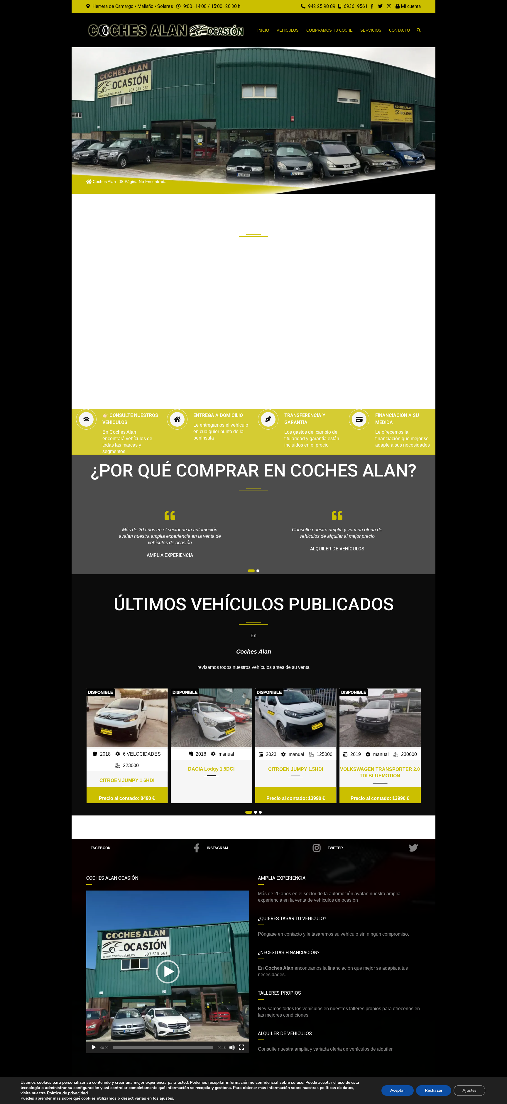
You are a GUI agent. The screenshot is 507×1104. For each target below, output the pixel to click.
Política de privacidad (67, 1093)
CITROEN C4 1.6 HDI (380, 768)
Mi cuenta (410, 6)
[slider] (163, 1047)
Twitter (335, 848)
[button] (168, 971)
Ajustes (469, 1090)
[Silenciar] (232, 1047)
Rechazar (433, 1090)
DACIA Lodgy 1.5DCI (127, 768)
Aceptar (397, 1090)
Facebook (101, 848)
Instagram (217, 848)
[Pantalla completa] (241, 1047)
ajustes (166, 1098)
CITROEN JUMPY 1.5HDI (211, 769)
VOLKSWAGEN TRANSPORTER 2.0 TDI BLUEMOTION (296, 772)
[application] (167, 972)
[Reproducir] (94, 1047)
